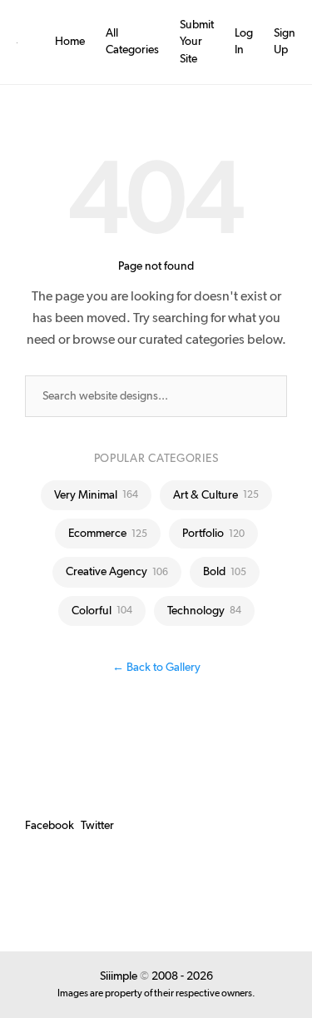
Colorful (102, 611)
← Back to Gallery (156, 667)
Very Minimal (96, 495)
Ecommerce (107, 533)
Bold (224, 572)
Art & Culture (216, 495)
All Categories (132, 41)
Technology (204, 611)
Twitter (97, 826)
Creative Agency (117, 572)
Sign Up (284, 41)
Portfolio (213, 533)
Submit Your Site (197, 42)
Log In (244, 41)
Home (70, 41)
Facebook (49, 826)
